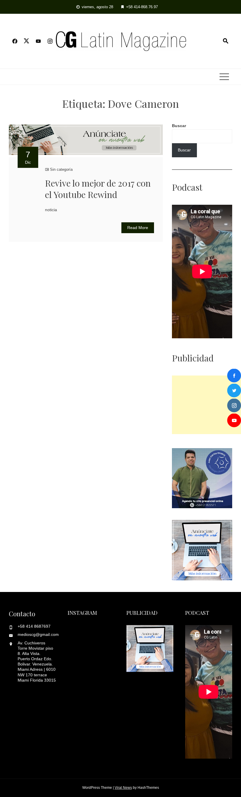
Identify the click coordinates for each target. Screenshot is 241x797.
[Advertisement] (206, 405)
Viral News (123, 788)
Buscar (179, 125)
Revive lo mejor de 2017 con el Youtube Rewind (98, 188)
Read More (137, 227)
